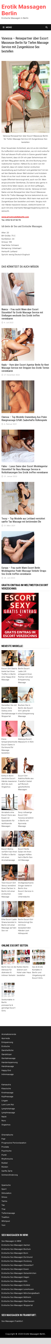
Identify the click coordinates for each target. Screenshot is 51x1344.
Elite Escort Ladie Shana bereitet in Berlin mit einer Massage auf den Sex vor (9, 925)
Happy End (6, 1070)
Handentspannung (9, 1062)
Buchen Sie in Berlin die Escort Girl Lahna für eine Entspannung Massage (26, 710)
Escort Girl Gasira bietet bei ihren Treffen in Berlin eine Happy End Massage (9, 674)
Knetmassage (7, 1092)
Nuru (3, 1120)
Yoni (3, 1225)
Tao (3, 1205)
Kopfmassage (7, 1096)
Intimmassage (7, 1074)
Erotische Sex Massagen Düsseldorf (17, 1265)
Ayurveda (5, 1038)
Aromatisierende (8, 1034)
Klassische (6, 1088)
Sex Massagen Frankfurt (12, 1321)
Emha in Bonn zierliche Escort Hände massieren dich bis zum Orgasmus (9, 781)
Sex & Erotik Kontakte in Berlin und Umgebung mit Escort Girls (38, 972)
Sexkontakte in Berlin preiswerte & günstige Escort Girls (8, 1005)
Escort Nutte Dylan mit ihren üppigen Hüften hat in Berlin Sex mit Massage (25, 854)
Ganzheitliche (7, 1050)
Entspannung (7, 1042)
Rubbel (4, 1163)
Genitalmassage (8, 1058)
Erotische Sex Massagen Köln (14, 1281)
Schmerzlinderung (9, 1175)
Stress (4, 1197)
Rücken (4, 1167)
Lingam (4, 1100)
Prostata (5, 1147)
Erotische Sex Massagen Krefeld (15, 1285)
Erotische (5, 1046)
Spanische (6, 1185)
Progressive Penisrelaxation (13, 1143)
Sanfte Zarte (6, 1171)
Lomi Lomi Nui (7, 1104)
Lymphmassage (8, 1112)
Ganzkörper (6, 1054)
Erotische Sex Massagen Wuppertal (17, 1305)
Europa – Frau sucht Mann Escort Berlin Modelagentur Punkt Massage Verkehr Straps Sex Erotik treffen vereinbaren (23, 570)
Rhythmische (7, 1159)
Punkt (4, 1155)
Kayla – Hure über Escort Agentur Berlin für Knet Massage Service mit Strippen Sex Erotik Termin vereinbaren (25, 367)
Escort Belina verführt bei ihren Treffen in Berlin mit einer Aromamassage (9, 854)
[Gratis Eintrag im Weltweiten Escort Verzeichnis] (20, 615)
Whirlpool (5, 1221)
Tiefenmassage (8, 1213)
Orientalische (7, 1135)
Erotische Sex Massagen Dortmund (16, 1257)
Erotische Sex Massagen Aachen (15, 1245)
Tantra (4, 1201)
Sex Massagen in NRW (11, 1241)
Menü (8, 27)
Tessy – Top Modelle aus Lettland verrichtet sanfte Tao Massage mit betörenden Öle (23, 520)
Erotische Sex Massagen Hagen (15, 1277)
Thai (3, 1209)
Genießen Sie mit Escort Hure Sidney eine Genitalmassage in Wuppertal (9, 710)
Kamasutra (6, 1084)
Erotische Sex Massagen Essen (15, 1269)
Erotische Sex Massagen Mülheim (16, 1297)
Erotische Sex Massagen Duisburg (16, 1261)
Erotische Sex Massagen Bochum (16, 1249)
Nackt (3, 1116)
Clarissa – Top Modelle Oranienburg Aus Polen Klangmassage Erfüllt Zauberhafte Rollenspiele (24, 419)
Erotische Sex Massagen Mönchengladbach (20, 1293)
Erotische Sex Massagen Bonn (14, 1253)
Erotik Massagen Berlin (23, 10)
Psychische (6, 1151)
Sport (3, 1189)
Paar (3, 1139)
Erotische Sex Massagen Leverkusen (17, 1289)
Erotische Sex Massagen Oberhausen (17, 1301)
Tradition (5, 1217)
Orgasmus (5, 1124)
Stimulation (6, 1193)
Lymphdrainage (8, 1108)
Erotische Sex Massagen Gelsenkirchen (18, 1273)
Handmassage (7, 1066)
